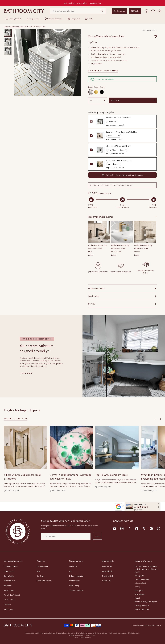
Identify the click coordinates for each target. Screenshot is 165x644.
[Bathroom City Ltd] (24, 11)
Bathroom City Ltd (143, 625)
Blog (38, 571)
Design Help (75, 19)
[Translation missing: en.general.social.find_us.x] (143, 528)
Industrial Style (107, 571)
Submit (97, 536)
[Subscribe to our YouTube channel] (114, 528)
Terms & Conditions (76, 590)
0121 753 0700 (139, 575)
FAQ (70, 571)
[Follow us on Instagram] (121, 528)
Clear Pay (7, 604)
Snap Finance (8, 609)
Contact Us (121, 11)
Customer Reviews (11, 566)
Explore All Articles (15, 419)
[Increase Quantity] (104, 100)
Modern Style (107, 566)
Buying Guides (9, 576)
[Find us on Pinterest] (151, 528)
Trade (136, 11)
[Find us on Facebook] (136, 528)
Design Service (9, 571)
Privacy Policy (74, 585)
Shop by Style (34, 19)
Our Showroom (42, 566)
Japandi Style (106, 581)
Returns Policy (74, 581)
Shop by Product (15, 19)
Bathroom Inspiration (55, 19)
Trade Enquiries (9, 581)
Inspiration (7, 585)
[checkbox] (91, 135)
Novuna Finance (9, 600)
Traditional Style (108, 576)
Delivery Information (76, 576)
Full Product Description (103, 71)
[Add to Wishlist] (155, 36)
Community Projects (44, 581)
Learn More (26, 373)
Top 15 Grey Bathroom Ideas (111, 474)
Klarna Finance (9, 590)
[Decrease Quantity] (91, 100)
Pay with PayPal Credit (12, 595)
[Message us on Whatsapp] (158, 528)
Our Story (40, 576)
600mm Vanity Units (16, 26)
